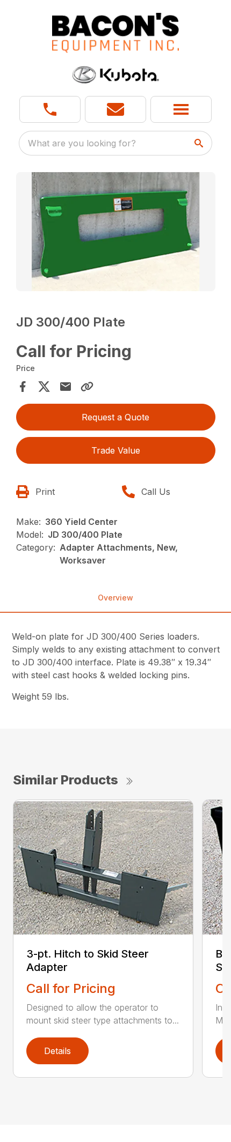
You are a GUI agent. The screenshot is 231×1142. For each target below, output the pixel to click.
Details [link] (57, 1050)
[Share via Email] (65, 386)
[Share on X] (44, 386)
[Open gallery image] (115, 232)
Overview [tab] (115, 597)
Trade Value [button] (115, 450)
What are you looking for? (82, 143)
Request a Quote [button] (115, 417)
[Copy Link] (87, 386)
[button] (50, 109)
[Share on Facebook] (22, 386)
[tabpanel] (115, 233)
